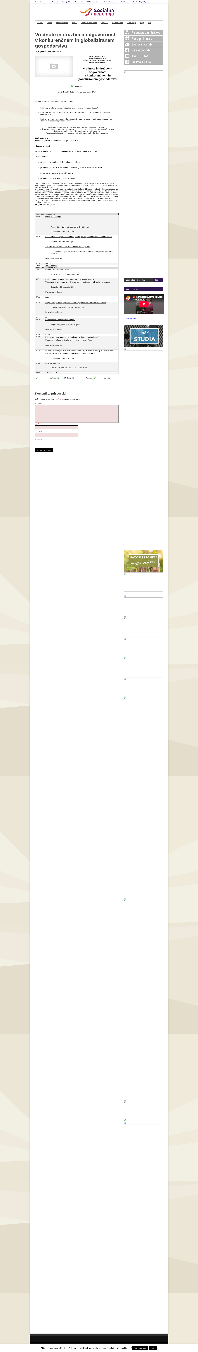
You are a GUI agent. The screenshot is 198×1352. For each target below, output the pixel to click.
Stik (149, 23)
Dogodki (104, 23)
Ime (37, 424)
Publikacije (131, 23)
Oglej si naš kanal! (130, 319)
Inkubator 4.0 (78, 2)
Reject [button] (152, 1348)
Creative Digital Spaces (141, 2)
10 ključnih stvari (93, 2)
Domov (40, 23)
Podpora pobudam (89, 23)
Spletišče (38, 440)
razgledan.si (53, 2)
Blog (142, 23)
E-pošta (38, 432)
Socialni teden (40, 2)
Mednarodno (117, 23)
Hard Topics (125, 2)
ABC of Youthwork (110, 2)
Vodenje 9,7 (66, 2)
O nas (49, 23)
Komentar (39, 403)
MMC (74, 23)
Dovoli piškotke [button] (140, 1348)
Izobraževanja (62, 23)
